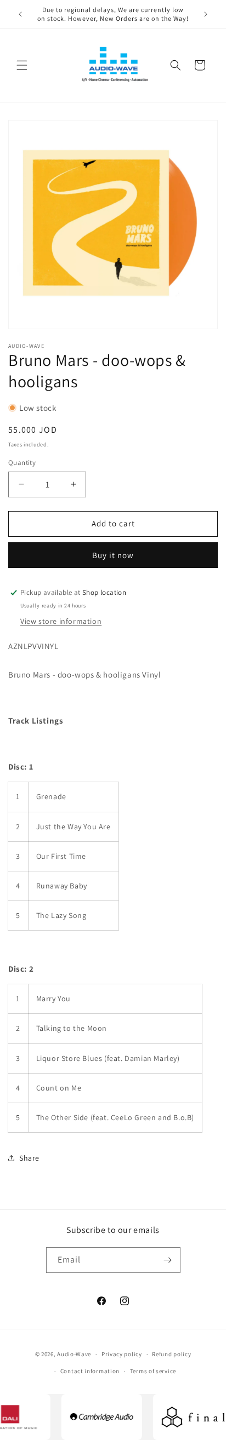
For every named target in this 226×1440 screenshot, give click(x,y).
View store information (60, 621)
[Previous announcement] (20, 14)
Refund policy (171, 1354)
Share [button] (29, 1158)
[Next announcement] (206, 14)
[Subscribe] (168, 1260)
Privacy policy (121, 1354)
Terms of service (153, 1371)
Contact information (90, 1371)
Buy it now (113, 555)
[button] (22, 65)
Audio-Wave (74, 1354)
